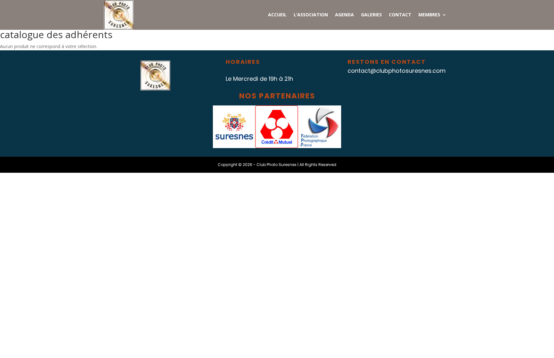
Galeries (371, 15)
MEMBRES (429, 15)
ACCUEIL (277, 15)
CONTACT (400, 15)
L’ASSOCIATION (311, 15)
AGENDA (344, 15)
